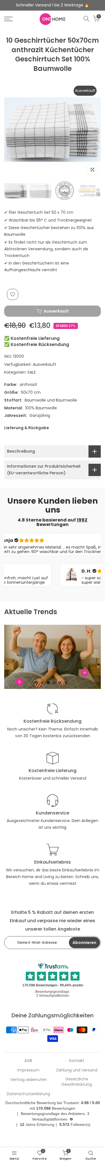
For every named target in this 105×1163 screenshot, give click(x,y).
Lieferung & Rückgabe (26, 428)
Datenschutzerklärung (28, 1094)
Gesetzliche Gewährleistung (76, 1082)
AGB (28, 1060)
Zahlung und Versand (76, 1070)
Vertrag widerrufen (28, 1079)
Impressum (28, 1070)
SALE (31, 372)
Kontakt (76, 1060)
